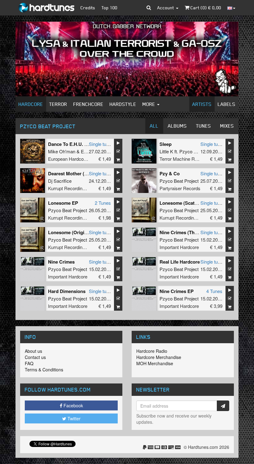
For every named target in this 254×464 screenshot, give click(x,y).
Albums (177, 126)
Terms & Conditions (44, 369)
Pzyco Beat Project (198, 151)
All (154, 126)
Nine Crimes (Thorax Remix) (190, 232)
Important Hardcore (179, 247)
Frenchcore (88, 104)
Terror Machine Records (184, 158)
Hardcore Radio (151, 351)
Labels (226, 104)
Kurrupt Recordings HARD (75, 188)
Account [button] (166, 7)
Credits (88, 7)
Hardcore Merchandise (158, 357)
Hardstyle (123, 104)
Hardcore (31, 104)
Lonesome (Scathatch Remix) (191, 202)
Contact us (35, 357)
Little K (166, 151)
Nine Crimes (61, 261)
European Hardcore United (75, 158)
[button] (148, 7)
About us (33, 351)
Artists (202, 104)
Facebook (72, 405)
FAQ (29, 363)
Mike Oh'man (61, 151)
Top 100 (109, 7)
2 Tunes (103, 202)
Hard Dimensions (66, 291)
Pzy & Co (170, 173)
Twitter (73, 418)
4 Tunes (214, 291)
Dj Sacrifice (60, 180)
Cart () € (205, 7)
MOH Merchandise (154, 363)
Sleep (166, 144)
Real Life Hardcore (180, 261)
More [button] (149, 104)
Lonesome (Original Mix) (74, 232)
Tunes (203, 126)
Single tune (100, 144)
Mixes (227, 126)
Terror (58, 104)
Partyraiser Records (180, 188)
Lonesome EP (63, 202)
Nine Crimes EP (177, 291)
